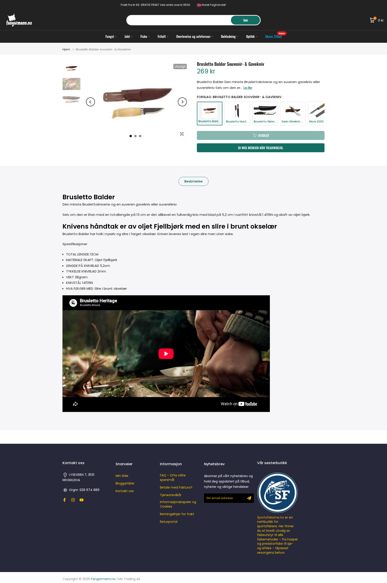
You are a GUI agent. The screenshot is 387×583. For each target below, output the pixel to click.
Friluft (162, 36)
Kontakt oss (125, 491)
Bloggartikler (125, 483)
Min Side (122, 476)
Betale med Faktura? (176, 487)
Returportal (168, 522)
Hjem (66, 49)
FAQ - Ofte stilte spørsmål (173, 477)
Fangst (109, 36)
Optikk (250, 36)
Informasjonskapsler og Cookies (178, 504)
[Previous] (90, 101)
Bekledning (228, 36)
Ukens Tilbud (275, 36)
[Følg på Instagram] (73, 500)
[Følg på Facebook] (64, 500)
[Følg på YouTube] (82, 500)
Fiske (143, 36)
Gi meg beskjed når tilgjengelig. (260, 147)
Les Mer (247, 88)
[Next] (182, 101)
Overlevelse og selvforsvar (193, 36)
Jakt (127, 36)
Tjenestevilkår (170, 495)
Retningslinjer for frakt (177, 514)
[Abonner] (249, 498)
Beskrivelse (193, 181)
